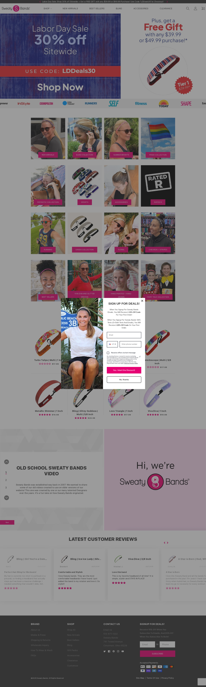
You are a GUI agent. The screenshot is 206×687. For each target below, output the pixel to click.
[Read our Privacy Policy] (139, 356)
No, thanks (124, 379)
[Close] (142, 301)
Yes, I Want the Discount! (124, 370)
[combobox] (112, 344)
